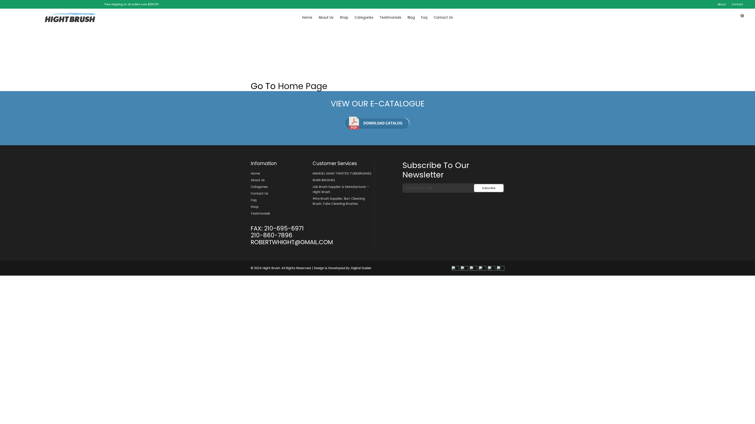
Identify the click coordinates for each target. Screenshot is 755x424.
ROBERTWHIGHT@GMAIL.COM (292, 242)
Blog (411, 17)
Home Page (302, 86)
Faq (424, 17)
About (722, 4)
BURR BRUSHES (324, 180)
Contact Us (443, 17)
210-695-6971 (284, 228)
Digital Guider (361, 268)
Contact (737, 4)
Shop (344, 17)
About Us (326, 17)
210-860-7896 (271, 235)
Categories (363, 17)
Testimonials (390, 17)
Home (307, 17)
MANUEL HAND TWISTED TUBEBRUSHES (342, 173)
